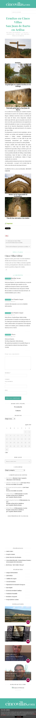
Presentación (18, 407)
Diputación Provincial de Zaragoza (15, 584)
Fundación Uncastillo (11, 593)
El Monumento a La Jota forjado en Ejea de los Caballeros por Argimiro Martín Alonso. (17, 495)
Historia (26, 34)
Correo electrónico (8, 381)
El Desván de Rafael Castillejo (14, 590)
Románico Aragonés (11, 596)
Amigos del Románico (12, 572)
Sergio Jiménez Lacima (12, 599)
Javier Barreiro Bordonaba (13, 557)
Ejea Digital (9, 587)
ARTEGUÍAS (9, 575)
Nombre (8, 372)
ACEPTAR (19, 716)
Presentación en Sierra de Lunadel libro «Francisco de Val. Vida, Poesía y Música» (15, 635)
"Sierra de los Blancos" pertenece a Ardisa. (17, 246)
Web (6, 390)
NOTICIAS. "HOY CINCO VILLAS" (15, 565)
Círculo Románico (11, 581)
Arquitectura (10, 34)
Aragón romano (10, 554)
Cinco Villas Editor (15, 32)
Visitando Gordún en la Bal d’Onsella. (17, 618)
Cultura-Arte (19, 34)
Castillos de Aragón (11, 578)
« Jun (6, 452)
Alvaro (13, 334)
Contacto (18, 410)
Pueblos (14, 35)
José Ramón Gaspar (17, 299)
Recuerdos (20, 35)
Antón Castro (9, 551)
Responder (8, 278)
